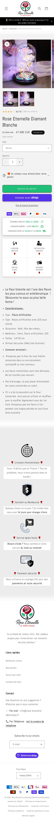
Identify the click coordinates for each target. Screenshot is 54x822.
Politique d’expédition (16, 811)
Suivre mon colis (13, 674)
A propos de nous (13, 681)
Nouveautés (11, 667)
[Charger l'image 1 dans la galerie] (10, 98)
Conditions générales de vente (38, 811)
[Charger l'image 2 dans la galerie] (27, 98)
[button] (6, 8)
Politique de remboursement (35, 801)
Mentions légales (28, 815)
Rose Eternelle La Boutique (22, 797)
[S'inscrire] (40, 744)
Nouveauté (13, 29)
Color (4, 142)
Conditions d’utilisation (40, 806)
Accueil (4, 29)
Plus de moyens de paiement (27, 205)
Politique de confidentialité (18, 806)
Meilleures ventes (14, 660)
